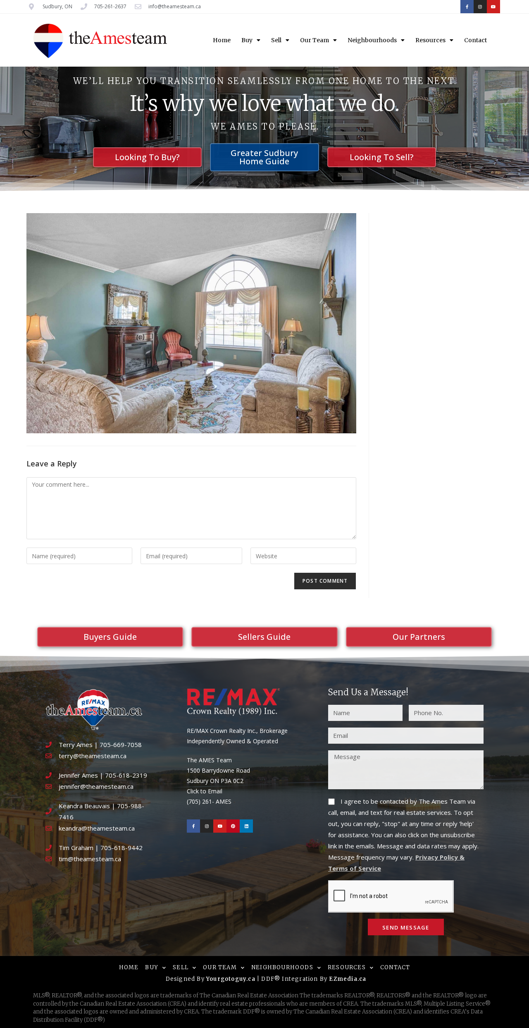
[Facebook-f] (467, 6)
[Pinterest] (233, 826)
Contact (475, 40)
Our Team (314, 40)
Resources (430, 40)
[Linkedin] (246, 826)
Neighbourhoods (372, 40)
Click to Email (204, 791)
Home (222, 40)
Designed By (186, 978)
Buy (247, 40)
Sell (276, 40)
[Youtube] (493, 6)
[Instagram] (480, 6)
